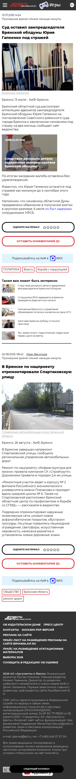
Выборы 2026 (13, 657)
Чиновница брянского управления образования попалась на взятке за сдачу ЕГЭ (44, 311)
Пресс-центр (53, 624)
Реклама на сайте (17, 635)
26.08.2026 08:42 (12, 354)
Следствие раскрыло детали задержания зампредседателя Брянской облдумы (41, 287)
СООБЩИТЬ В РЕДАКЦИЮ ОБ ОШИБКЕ (30, 662)
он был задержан (58, 209)
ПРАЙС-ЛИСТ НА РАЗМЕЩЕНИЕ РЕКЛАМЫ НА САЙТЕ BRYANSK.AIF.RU (35, 641)
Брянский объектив (15, 93)
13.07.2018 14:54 (11, 15)
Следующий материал (36, 769)
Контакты (11, 629)
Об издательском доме (22, 624)
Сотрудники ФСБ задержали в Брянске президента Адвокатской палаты (40, 299)
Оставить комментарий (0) (38, 241)
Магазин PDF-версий (38, 629)
